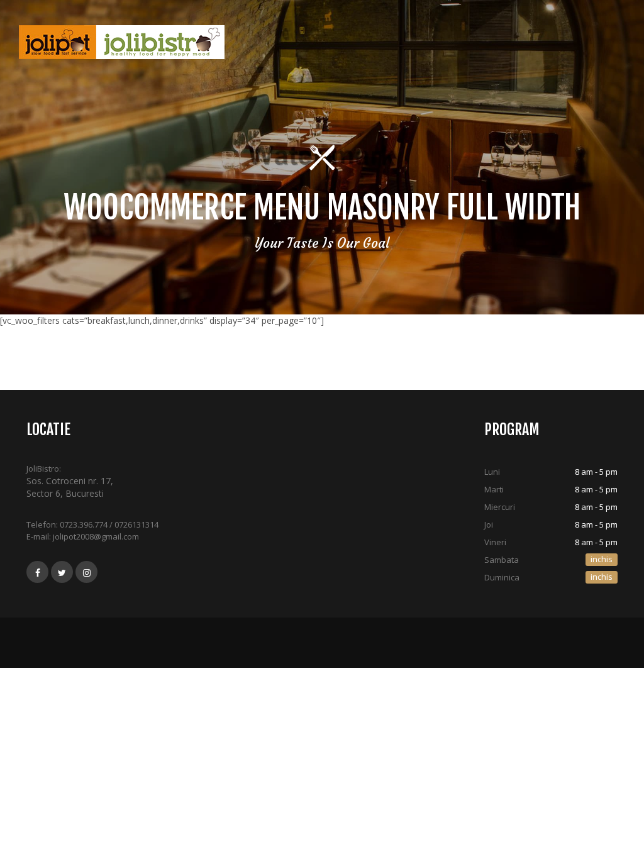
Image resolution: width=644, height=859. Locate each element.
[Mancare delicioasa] (122, 42)
